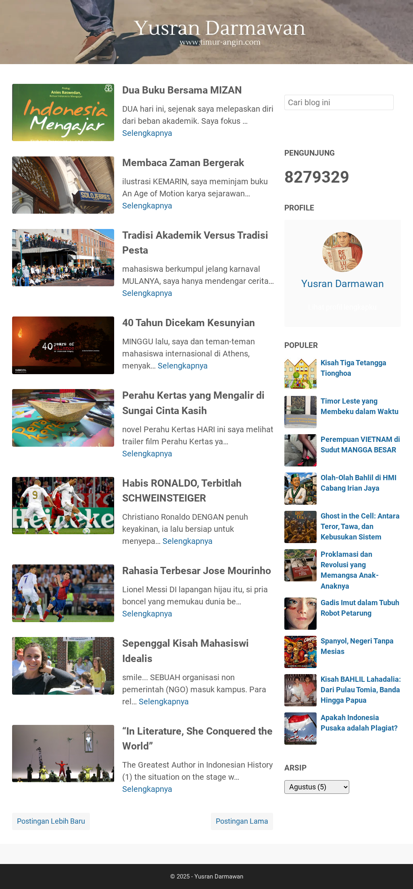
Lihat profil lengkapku (342, 307)
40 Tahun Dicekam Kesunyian (188, 323)
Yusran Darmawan (342, 283)
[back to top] (397, 870)
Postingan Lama (242, 821)
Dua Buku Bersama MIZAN (182, 90)
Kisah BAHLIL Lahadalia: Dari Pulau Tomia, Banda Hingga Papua (361, 690)
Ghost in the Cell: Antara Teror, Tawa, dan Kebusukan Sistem (360, 526)
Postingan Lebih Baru (51, 821)
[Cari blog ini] (396, 78)
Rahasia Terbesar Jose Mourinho (196, 571)
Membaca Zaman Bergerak (183, 163)
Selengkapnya (147, 133)
